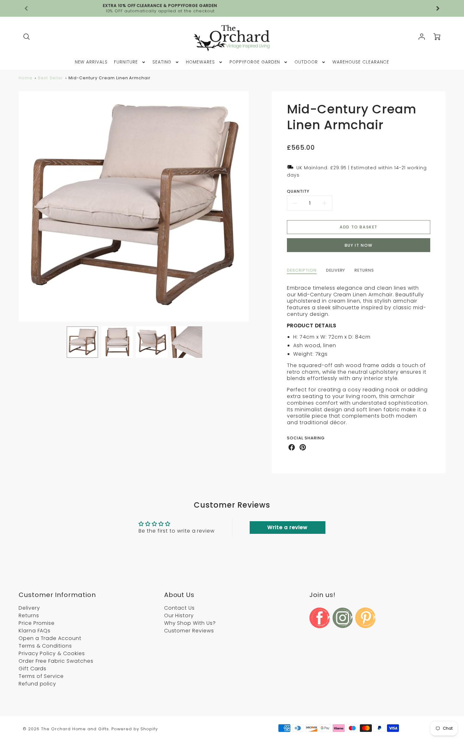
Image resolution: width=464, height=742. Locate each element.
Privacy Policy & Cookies (52, 653)
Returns (29, 615)
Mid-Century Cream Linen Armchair (109, 78)
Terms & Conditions (45, 645)
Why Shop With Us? (190, 623)
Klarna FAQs (35, 630)
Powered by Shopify (134, 729)
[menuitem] (91, 62)
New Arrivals (91, 62)
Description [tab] (302, 270)
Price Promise (37, 623)
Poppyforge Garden (254, 62)
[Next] (253, 206)
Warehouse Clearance (360, 62)
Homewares (200, 62)
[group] (232, 8)
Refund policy (37, 683)
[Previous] (26, 8)
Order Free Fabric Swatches (56, 661)
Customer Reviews (189, 630)
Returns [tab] (364, 270)
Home (26, 78)
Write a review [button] (287, 527)
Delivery (29, 608)
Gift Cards (33, 668)
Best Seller (50, 78)
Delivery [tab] (335, 270)
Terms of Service (41, 676)
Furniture (126, 62)
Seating (162, 62)
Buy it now (359, 245)
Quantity (298, 191)
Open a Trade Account (50, 638)
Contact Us (179, 608)
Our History (179, 615)
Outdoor (306, 62)
